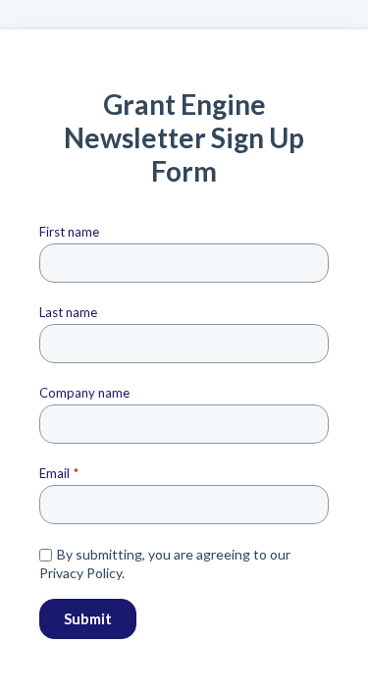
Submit (88, 618)
